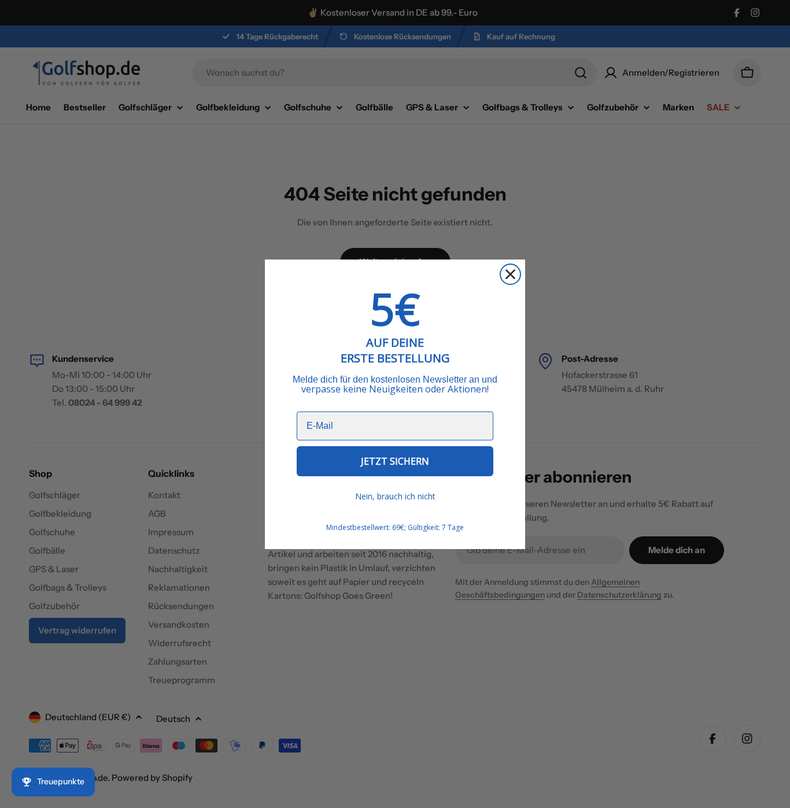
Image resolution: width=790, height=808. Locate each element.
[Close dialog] (510, 274)
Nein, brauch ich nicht (395, 496)
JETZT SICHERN (395, 461)
